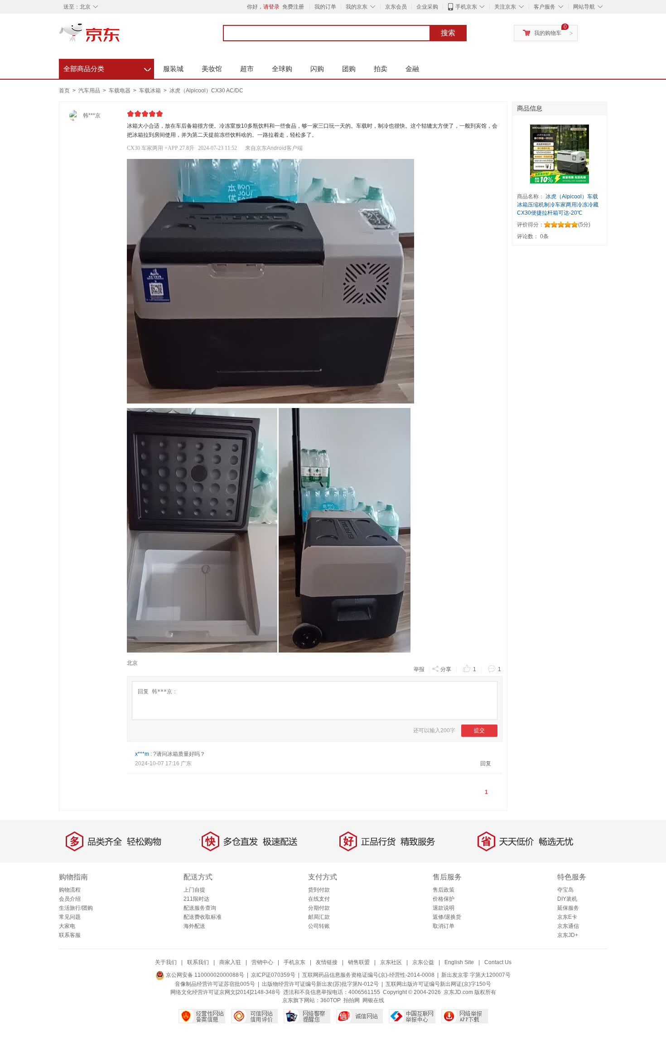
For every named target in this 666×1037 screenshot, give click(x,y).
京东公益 (423, 962)
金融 (412, 68)
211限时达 (196, 899)
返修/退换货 (447, 917)
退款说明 (443, 908)
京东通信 (568, 926)
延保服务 (568, 908)
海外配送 (194, 926)
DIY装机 (567, 899)
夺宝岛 (565, 890)
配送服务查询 (199, 908)
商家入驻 (230, 962)
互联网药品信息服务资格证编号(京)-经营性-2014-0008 (368, 975)
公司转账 (319, 926)
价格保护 (443, 899)
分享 (445, 669)
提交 (479, 730)
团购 (349, 68)
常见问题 (70, 917)
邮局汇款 (319, 917)
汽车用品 (89, 90)
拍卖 (380, 68)
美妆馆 (212, 68)
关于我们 (166, 962)
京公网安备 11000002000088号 (204, 975)
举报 (419, 669)
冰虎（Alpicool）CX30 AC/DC (206, 90)
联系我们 (198, 962)
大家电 (67, 926)
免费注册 (293, 7)
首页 (64, 90)
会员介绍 (70, 899)
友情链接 (327, 962)
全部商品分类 (107, 67)
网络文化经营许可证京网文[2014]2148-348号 (225, 992)
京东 (120, 36)
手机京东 (466, 7)
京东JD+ (567, 935)
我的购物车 (547, 33)
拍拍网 (351, 1000)
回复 (485, 763)
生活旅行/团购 (76, 908)
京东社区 (391, 962)
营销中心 (262, 962)
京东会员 (396, 7)
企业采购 (427, 7)
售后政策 (443, 890)
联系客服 (70, 935)
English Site (459, 962)
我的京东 (356, 7)
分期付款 (319, 908)
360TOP (330, 1000)
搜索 (448, 33)
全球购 (282, 68)
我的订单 (325, 7)
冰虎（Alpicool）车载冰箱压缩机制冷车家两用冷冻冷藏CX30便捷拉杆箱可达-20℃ (557, 204)
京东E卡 (567, 917)
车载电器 (120, 90)
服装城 (173, 68)
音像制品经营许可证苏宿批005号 (215, 984)
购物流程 (70, 890)
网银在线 (373, 1000)
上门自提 (194, 890)
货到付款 (319, 890)
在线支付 (319, 899)
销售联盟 (359, 962)
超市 (247, 68)
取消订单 (443, 926)
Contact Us (498, 962)
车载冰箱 (150, 90)
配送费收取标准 (202, 917)
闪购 (317, 68)
